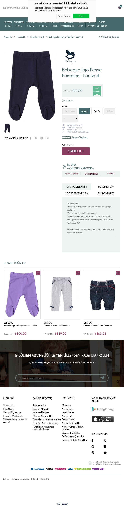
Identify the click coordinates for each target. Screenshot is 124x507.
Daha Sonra (64, 16)
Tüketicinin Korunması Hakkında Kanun (43, 428)
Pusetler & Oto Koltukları (74, 440)
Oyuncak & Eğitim (71, 433)
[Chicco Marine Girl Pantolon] (22, 294)
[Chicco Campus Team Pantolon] (62, 294)
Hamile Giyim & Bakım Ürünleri (72, 428)
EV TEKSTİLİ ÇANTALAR (91, 24)
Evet (81, 16)
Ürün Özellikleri (77, 186)
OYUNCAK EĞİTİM (80, 24)
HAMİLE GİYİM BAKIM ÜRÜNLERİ (67, 24)
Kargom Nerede (41, 408)
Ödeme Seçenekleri (76, 193)
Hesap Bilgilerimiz (12, 412)
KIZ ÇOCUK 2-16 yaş (30, 24)
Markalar (66, 405)
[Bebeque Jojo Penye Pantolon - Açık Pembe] (102, 294)
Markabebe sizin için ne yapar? (15, 421)
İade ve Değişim (41, 412)
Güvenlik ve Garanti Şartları (47, 419)
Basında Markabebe (13, 416)
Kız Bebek (67, 408)
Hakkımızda (8, 405)
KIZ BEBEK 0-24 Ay (8, 24)
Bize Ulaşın (8, 408)
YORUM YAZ (110, 173)
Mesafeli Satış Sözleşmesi (46, 423)
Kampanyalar (39, 405)
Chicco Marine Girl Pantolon (17, 325)
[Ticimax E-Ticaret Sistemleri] (62, 504)
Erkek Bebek (68, 412)
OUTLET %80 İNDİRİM (102, 24)
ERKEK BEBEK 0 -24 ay (19, 24)
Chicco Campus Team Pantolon (58, 325)
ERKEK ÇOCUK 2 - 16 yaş (43, 24)
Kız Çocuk (67, 416)
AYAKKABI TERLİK (55, 24)
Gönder (102, 378)
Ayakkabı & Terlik (70, 423)
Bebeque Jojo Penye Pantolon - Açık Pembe (100, 327)
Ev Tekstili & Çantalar (73, 436)
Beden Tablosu (79, 137)
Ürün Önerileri (105, 193)
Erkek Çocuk (68, 419)
